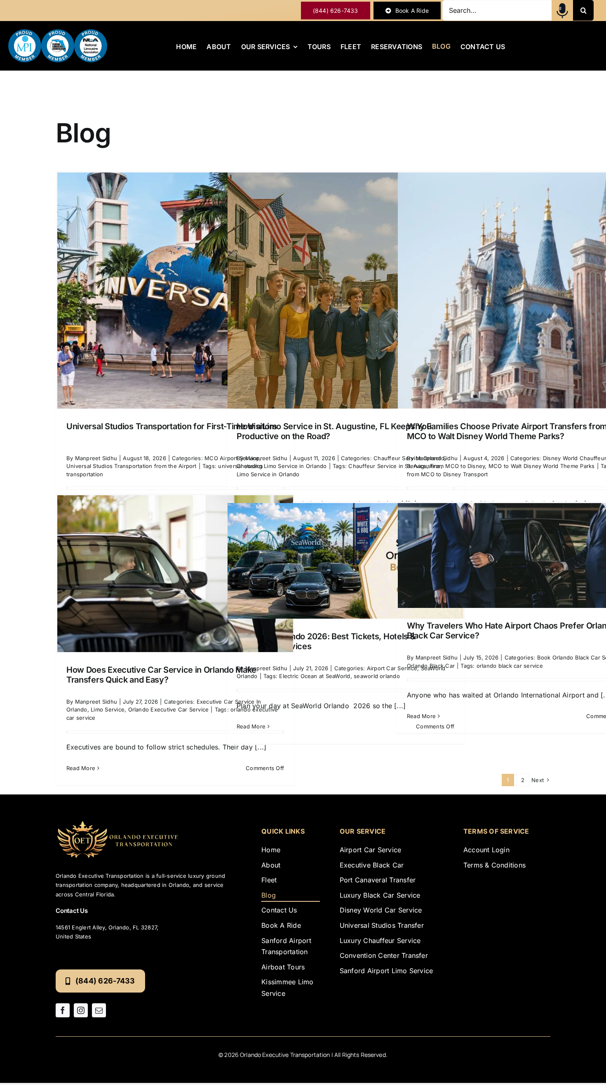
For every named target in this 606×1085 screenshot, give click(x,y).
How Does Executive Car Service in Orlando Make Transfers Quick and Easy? (161, 675)
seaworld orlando (377, 676)
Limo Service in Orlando (268, 474)
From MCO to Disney (457, 466)
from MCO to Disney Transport (447, 474)
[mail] (99, 1010)
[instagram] (81, 1010)
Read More (80, 768)
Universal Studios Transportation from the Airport (131, 466)
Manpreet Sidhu (96, 458)
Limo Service (107, 709)
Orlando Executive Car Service (168, 709)
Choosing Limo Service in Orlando (282, 466)
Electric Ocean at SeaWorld (314, 676)
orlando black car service (510, 665)
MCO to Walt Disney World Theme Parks (542, 466)
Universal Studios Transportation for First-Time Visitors (171, 426)
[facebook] (63, 1010)
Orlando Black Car (431, 665)
